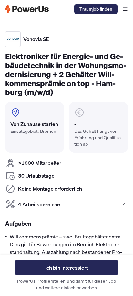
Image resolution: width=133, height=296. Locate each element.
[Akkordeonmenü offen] (123, 204)
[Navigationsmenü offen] (125, 9)
